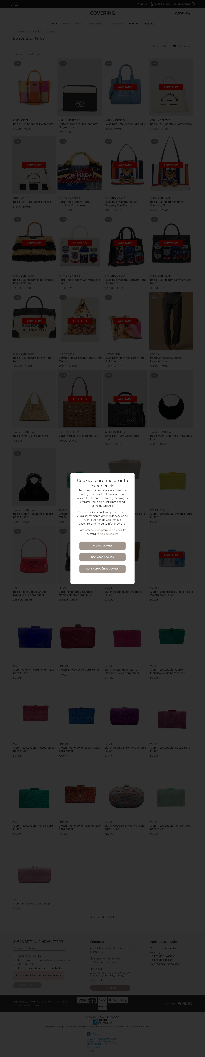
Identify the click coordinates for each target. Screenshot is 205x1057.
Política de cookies (107, 533)
